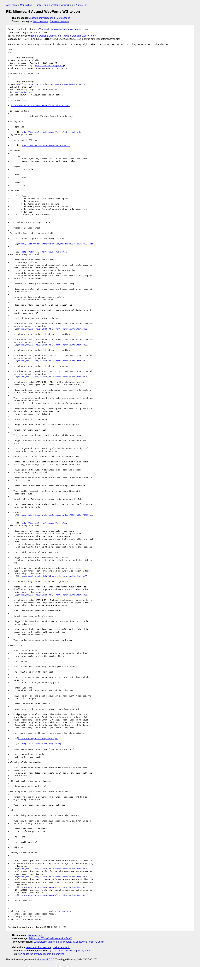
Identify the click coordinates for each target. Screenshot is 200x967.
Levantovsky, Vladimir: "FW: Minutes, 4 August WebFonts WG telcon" (69, 942)
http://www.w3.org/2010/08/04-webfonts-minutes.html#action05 (52, 576)
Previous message (59, 21)
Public (38, 5)
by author (86, 950)
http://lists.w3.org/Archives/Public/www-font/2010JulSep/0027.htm (55, 244)
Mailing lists (26, 5)
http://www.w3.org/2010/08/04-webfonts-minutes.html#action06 (52, 595)
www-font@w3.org (23, 92)
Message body (36, 18)
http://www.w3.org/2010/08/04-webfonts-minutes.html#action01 (52, 329)
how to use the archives (30, 954)
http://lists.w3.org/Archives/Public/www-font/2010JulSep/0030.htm (55, 515)
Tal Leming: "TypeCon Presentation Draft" (50, 938)
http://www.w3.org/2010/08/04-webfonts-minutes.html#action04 (52, 377)
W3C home (12, 5)
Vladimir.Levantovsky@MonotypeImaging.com (63, 29)
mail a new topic (61, 947)
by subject (74, 950)
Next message (40, 21)
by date (52, 950)
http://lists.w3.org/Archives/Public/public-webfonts (51, 132)
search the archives (54, 954)
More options (63, 18)
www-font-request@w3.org (30, 84)
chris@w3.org (64, 911)
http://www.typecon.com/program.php (38, 738)
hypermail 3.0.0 (46, 959)
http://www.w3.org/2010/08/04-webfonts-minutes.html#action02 (52, 345)
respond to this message (38, 947)
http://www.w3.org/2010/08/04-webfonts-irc (46, 145)
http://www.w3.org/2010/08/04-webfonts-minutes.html (40, 105)
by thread (63, 950)
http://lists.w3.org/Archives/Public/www (44, 252)
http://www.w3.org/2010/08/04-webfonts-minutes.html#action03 (52, 361)
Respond (50, 18)
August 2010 (82, 5)
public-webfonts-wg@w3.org (58, 5)
